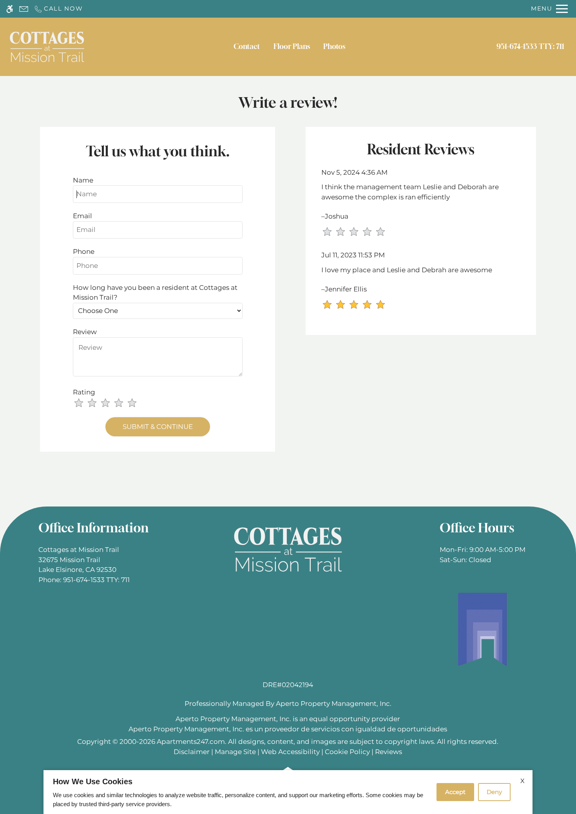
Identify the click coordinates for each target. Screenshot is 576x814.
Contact (247, 46)
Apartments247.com (191, 741)
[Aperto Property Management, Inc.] (482, 629)
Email (82, 216)
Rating (84, 392)
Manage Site (235, 752)
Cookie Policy (347, 752)
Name (83, 180)
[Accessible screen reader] (9, 9)
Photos (334, 46)
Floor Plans (292, 46)
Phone (83, 251)
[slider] (110, 403)
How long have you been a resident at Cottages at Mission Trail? (155, 293)
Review (85, 332)
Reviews (388, 752)
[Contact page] (23, 9)
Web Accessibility (290, 752)
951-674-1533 (530, 46)
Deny (494, 792)
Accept (455, 792)
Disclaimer (192, 752)
